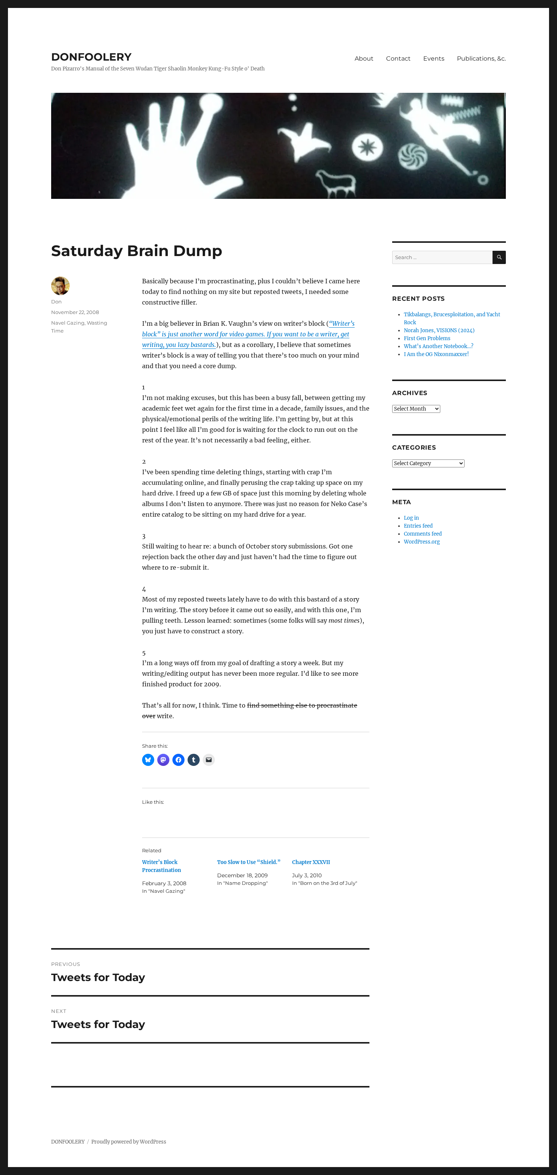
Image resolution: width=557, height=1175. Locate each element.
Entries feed (418, 526)
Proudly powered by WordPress (128, 1142)
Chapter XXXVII (311, 862)
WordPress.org (422, 542)
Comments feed (423, 534)
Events (433, 58)
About (364, 58)
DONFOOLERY (91, 56)
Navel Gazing (67, 323)
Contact (398, 58)
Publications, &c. (481, 58)
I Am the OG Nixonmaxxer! (436, 354)
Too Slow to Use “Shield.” (249, 862)
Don (56, 301)
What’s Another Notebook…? (438, 346)
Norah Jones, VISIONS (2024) (439, 330)
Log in (411, 518)
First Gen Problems (427, 338)
